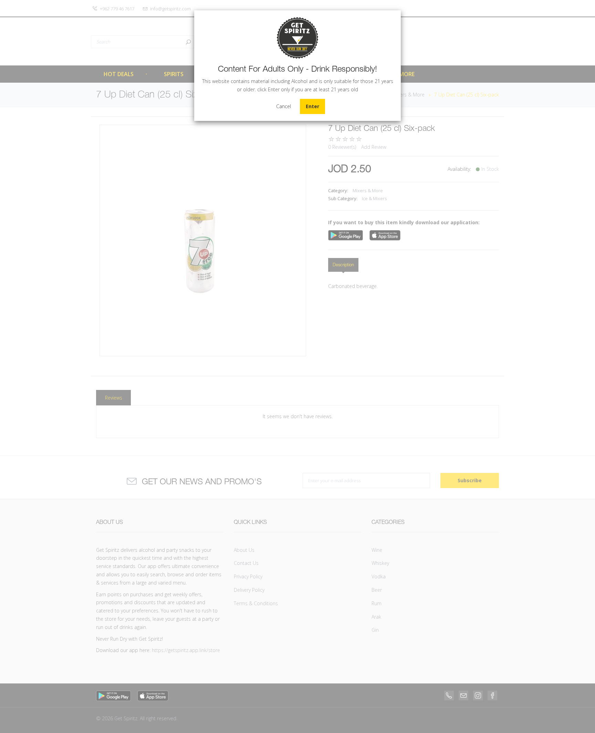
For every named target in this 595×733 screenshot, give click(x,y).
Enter (312, 106)
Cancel (283, 106)
